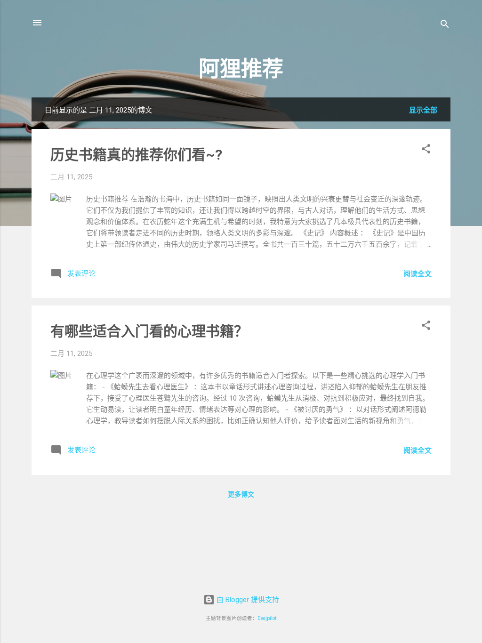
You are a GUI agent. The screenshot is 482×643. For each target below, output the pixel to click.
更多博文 (241, 494)
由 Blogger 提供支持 (247, 599)
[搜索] (444, 25)
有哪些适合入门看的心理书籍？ (149, 331)
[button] (426, 150)
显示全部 (423, 110)
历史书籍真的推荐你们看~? (136, 154)
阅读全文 (417, 274)
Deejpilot (266, 618)
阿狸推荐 (241, 68)
